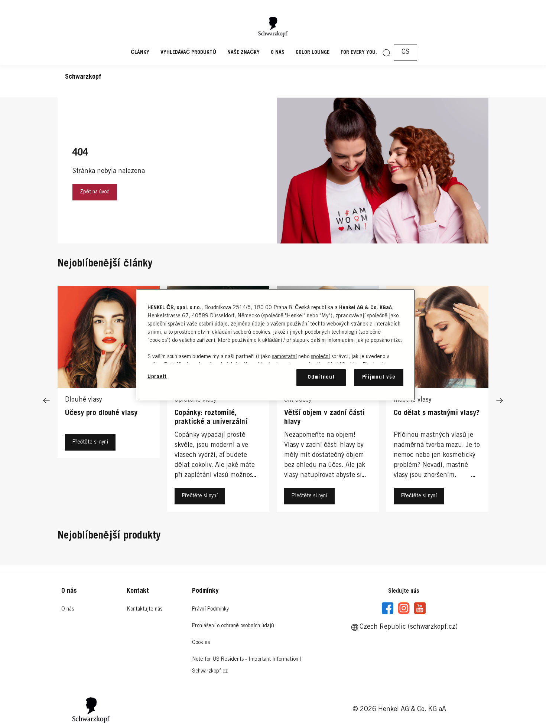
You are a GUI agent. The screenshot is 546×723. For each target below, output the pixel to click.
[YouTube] (420, 608)
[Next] (499, 401)
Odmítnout (321, 377)
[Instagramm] (403, 608)
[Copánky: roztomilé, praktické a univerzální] (218, 401)
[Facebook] (388, 608)
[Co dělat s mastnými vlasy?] (437, 401)
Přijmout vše (379, 377)
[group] (273, 401)
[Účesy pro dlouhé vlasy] (109, 401)
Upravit (157, 377)
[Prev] (46, 401)
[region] (275, 344)
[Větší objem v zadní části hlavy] (328, 401)
